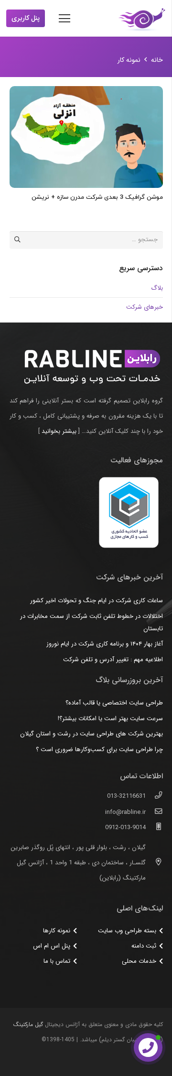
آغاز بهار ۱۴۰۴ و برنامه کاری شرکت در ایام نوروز (104, 644)
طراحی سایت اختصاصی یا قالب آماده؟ (114, 703)
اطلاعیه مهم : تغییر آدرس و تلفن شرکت (113, 660)
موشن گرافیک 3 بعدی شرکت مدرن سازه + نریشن (97, 197)
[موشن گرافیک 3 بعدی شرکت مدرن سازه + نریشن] (86, 137)
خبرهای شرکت (144, 307)
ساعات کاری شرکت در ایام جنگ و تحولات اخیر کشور (96, 601)
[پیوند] (142, 18)
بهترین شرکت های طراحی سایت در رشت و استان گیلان (91, 734)
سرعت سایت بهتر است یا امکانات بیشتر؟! (110, 719)
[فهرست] (64, 18)
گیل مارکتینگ (28, 1024)
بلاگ (157, 288)
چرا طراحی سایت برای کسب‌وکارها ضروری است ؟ (99, 749)
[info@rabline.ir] (154, 812)
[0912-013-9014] (154, 827)
